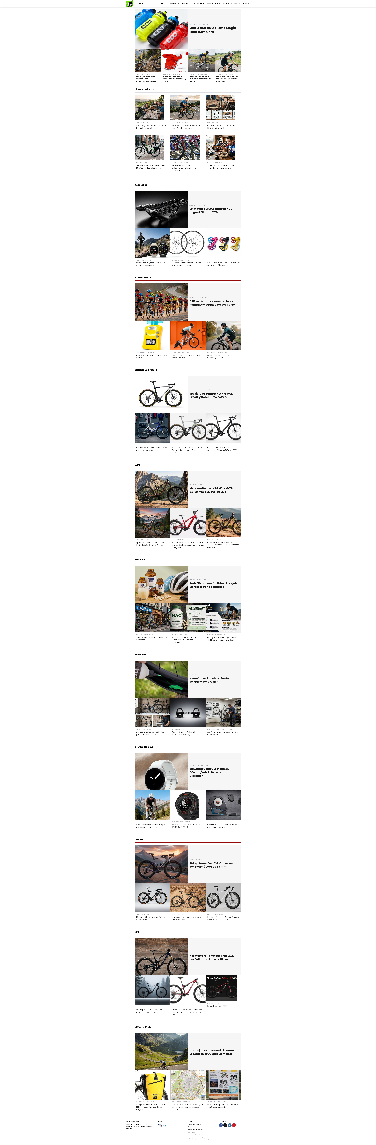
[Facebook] (221, 1125)
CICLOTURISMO (143, 1026)
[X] (225, 1125)
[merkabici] (129, 3)
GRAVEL (139, 839)
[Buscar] (155, 3)
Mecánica (140, 654)
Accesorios (141, 185)
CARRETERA (172, 3)
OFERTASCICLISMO (230, 3)
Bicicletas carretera (146, 370)
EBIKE (137, 464)
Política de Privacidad (195, 1130)
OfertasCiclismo (144, 747)
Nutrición (140, 559)
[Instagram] (229, 1125)
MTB (163, 3)
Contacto (191, 1132)
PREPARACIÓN (212, 3)
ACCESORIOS (199, 3)
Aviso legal (191, 1127)
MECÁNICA (186, 3)
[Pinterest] (234, 1125)
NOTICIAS (246, 3)
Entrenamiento (143, 277)
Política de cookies (194, 1124)
